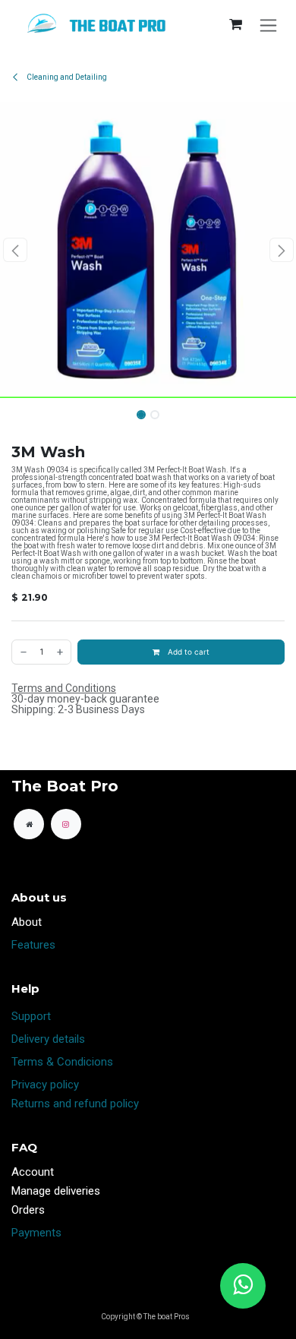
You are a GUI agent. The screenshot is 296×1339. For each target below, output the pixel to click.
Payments (36, 1233)
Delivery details (48, 1039)
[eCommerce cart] (235, 24)
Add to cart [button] (187, 651)
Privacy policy (45, 1084)
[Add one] (60, 652)
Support (31, 1016)
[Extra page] (29, 824)
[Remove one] (22, 652)
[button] (15, 250)
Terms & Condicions (62, 1062)
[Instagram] (66, 824)
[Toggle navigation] (268, 25)
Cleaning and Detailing (66, 77)
